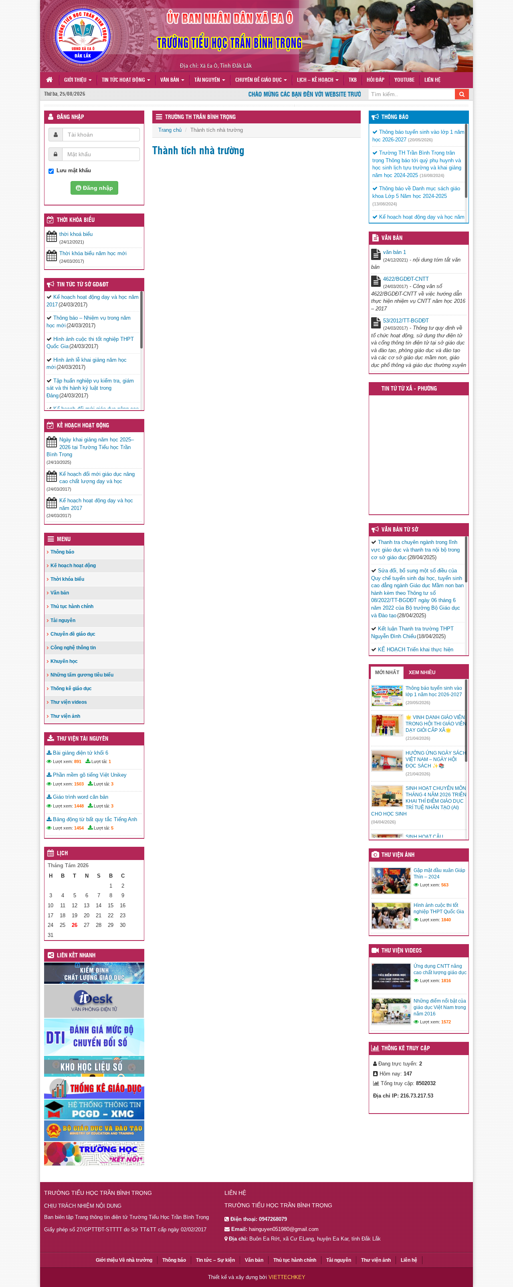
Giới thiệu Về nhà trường (124, 1260)
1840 (446, 919)
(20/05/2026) (420, 139)
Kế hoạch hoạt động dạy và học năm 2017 (96, 504)
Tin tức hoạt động (124, 80)
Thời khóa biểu (67, 579)
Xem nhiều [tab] (422, 672)
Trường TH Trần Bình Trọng (200, 117)
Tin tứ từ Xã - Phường (409, 389)
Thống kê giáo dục (71, 688)
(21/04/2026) (418, 738)
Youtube (404, 80)
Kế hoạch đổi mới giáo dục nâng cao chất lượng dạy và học (97, 478)
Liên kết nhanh (76, 956)
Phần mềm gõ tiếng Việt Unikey (89, 775)
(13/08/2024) (384, 203)
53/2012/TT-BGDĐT (406, 321)
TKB (353, 80)
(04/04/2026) (383, 822)
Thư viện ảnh (65, 716)
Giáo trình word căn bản (79, 797)
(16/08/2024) (432, 175)
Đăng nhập (70, 117)
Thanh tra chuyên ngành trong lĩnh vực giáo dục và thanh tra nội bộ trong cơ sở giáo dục (415, 549)
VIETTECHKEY (287, 1277)
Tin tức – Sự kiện (215, 1260)
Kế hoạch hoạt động (83, 426)
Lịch (62, 853)
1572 (446, 1021)
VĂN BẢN (392, 238)
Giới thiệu (76, 80)
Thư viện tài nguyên (82, 739)
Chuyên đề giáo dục (259, 80)
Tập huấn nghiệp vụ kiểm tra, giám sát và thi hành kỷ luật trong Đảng (90, 388)
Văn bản (170, 80)
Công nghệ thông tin (73, 648)
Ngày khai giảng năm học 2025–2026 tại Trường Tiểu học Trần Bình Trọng (90, 447)
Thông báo (62, 552)
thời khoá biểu (76, 234)
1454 (79, 828)
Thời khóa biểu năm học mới (93, 253)
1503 (79, 783)
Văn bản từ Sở (400, 530)
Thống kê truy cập (406, 1048)
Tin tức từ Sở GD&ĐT (83, 285)
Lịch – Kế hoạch (316, 80)
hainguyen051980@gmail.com (284, 1229)
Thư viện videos (68, 702)
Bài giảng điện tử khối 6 (79, 753)
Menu (64, 539)
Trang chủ (170, 130)
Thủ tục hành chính (71, 606)
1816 (446, 980)
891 (77, 761)
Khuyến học (64, 661)
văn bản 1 (394, 252)
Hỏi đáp (375, 80)
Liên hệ (432, 80)
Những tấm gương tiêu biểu (81, 675)
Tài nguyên (207, 80)
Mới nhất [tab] (387, 672)
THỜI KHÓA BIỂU (76, 220)
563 (444, 884)
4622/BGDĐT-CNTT (406, 279)
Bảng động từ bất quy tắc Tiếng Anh (94, 819)
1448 (79, 806)
